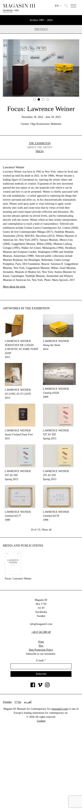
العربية (27, 702)
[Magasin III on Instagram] (47, 686)
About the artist (39, 147)
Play (41, 645)
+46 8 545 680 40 (41, 632)
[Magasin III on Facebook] (33, 686)
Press (40, 151)
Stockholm (8, 10)
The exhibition (40, 143)
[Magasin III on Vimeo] (40, 686)
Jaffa (16, 10)
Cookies (41, 720)
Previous (41, 29)
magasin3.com (60, 708)
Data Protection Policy (41, 649)
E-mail (41, 660)
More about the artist (14, 286)
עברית (17, 702)
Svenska (7, 702)
